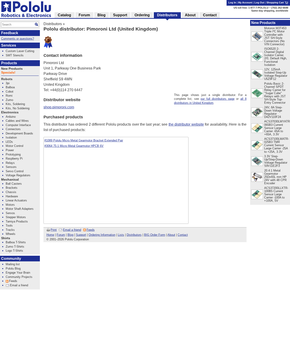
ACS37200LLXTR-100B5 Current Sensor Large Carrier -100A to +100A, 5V (276, 194)
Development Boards (19, 133)
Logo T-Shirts (14, 250)
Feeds (91, 230)
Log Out (259, 2)
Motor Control (14, 146)
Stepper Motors (16, 217)
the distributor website (186, 124)
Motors (10, 204)
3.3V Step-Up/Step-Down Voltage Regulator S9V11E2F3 (275, 161)
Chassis (11, 192)
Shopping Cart (275, 2)
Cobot (9, 91)
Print (54, 230)
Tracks (10, 230)
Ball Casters (14, 183)
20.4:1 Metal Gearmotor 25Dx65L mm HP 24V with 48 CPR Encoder (275, 177)
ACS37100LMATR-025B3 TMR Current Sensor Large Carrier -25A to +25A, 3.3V (276, 145)
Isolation (11, 137)
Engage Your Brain (18, 272)
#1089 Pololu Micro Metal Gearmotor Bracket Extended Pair (83, 140)
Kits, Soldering (15, 104)
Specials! (8, 72)
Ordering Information (102, 234)
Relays (10, 163)
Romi (9, 95)
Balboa (10, 87)
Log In (232, 2)
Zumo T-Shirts (15, 246)
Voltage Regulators (18, 175)
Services (8, 45)
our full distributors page (217, 98)
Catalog (64, 15)
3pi (8, 83)
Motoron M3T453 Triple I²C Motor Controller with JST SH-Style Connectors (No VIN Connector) (275, 36)
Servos (10, 213)
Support (81, 234)
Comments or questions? (17, 38)
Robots (6, 79)
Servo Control (15, 171)
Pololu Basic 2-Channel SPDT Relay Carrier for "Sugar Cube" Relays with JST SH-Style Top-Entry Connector (275, 93)
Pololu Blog (13, 268)
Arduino (11, 116)
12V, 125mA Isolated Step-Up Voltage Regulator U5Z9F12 (275, 74)
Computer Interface (18, 125)
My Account (245, 2)
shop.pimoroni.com (59, 107)
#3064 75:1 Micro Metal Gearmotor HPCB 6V (74, 146)
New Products (263, 23)
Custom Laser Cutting (20, 51)
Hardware (12, 196)
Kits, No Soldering (17, 108)
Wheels (10, 234)
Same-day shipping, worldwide (269, 10)
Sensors (11, 167)
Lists (121, 234)
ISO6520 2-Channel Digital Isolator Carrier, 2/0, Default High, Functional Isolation (275, 56)
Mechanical (10, 179)
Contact (183, 234)
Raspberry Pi (14, 158)
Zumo (9, 100)
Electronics (10, 112)
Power (10, 150)
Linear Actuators (16, 200)
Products (9, 63)
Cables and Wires (17, 120)
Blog (70, 234)
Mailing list (13, 264)
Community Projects (19, 277)
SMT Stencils (15, 55)
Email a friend (72, 230)
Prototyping (13, 154)
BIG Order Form (154, 234)
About (171, 234)
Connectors (13, 129)
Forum (61, 234)
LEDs (9, 141)
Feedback (9, 33)
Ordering (142, 15)
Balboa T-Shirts (16, 242)
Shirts (5, 238)
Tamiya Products (17, 221)
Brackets (11, 187)
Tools (9, 225)
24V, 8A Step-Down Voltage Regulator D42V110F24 (273, 112)
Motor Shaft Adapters (20, 208)
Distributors (53, 24)
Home (50, 234)
